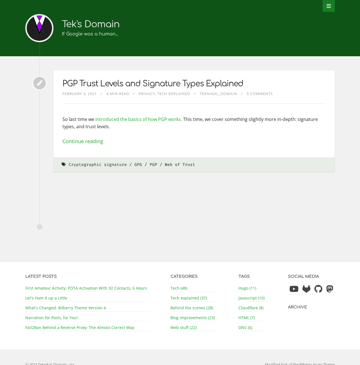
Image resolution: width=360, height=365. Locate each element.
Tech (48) (178, 288)
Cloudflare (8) (251, 307)
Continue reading (82, 141)
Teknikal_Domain (218, 93)
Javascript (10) (251, 298)
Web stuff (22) (183, 327)
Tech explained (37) (188, 298)
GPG (138, 164)
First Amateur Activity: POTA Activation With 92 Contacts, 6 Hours (86, 288)
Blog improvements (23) (192, 317)
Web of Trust (180, 164)
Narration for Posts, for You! (51, 317)
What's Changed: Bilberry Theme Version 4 (65, 307)
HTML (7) (246, 317)
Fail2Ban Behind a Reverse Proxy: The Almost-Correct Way (79, 327)
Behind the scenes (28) (191, 307)
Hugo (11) (247, 288)
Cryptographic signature (98, 164)
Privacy (147, 93)
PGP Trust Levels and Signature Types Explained (152, 83)
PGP (153, 164)
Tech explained (173, 93)
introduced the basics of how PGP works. (138, 119)
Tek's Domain (91, 24)
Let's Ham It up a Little (46, 298)
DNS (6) (245, 327)
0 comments (260, 93)
